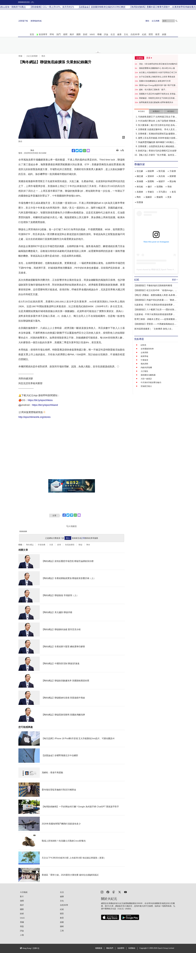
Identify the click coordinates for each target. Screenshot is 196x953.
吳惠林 (140, 192)
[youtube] (125, 892)
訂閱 (83, 538)
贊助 (147, 21)
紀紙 (144, 34)
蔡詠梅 (172, 181)
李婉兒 (151, 192)
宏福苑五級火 (146, 386)
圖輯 (62, 926)
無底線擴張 (69, 545)
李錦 (169, 186)
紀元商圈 (155, 21)
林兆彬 (140, 186)
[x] (120, 892)
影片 (22, 896)
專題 (22, 926)
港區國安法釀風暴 (148, 375)
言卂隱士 (163, 192)
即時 (52, 34)
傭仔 (150, 186)
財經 (85, 34)
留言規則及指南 (23, 531)
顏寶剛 (151, 181)
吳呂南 (162, 176)
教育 (157, 34)
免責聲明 (120, 948)
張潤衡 (159, 186)
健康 (119, 34)
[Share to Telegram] (80, 150)
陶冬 (43, 56)
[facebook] (108, 892)
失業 (51, 545)
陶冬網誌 (30, 545)
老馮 (174, 192)
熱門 (58, 34)
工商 (62, 931)
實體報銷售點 (36, 21)
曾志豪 (140, 171)
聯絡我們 (109, 948)
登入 (68, 538)
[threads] (114, 892)
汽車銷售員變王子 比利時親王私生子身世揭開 (157, 117)
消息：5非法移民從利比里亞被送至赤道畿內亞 (158, 64)
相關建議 (98, 948)
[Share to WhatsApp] (84, 150)
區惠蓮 (140, 202)
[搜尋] (176, 20)
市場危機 (41, 545)
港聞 (65, 34)
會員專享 (43, 34)
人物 (22, 935)
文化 (126, 34)
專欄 (99, 34)
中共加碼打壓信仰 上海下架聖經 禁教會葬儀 (157, 121)
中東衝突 (144, 360)
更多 (169, 197)
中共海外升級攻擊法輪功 (151, 382)
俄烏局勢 (144, 364)
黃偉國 (140, 181)
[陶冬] (71, 103)
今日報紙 (23, 892)
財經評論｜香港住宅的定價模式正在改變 (157, 151)
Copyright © (144, 948)
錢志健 (140, 176)
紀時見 (143, 345)
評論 (106, 34)
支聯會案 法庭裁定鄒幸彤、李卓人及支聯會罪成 (157, 129)
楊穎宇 (162, 181)
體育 (151, 34)
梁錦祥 (151, 176)
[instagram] (102, 892)
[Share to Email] (88, 150)
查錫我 (159, 197)
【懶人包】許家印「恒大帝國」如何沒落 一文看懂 (157, 155)
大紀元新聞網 (31, 56)
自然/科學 (135, 34)
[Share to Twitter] (77, 150)
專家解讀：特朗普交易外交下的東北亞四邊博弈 (157, 98)
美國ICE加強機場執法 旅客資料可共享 (155, 81)
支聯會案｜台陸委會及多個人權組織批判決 (157, 146)
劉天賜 (162, 171)
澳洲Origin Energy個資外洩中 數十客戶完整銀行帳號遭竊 (158, 85)
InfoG (92, 34)
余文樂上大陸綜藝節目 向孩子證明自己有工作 (158, 72)
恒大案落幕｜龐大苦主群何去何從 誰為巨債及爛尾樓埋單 (157, 125)
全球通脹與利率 (147, 349)
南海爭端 (144, 356)
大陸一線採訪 (146, 379)
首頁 (32, 34)
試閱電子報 (23, 21)
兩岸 (72, 34)
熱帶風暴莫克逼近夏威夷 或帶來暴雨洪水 (156, 102)
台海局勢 (144, 352)
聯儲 (80, 545)
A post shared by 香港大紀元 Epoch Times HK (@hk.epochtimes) (164, 269)
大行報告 (144, 371)
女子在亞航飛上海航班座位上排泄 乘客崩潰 (157, 77)
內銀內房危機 (146, 367)
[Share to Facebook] (73, 150)
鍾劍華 (151, 171)
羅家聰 (172, 176)
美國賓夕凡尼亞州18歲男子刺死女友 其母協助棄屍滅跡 (158, 94)
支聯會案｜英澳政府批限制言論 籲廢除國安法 (157, 134)
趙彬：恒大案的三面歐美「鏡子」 (153, 89)
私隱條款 (131, 948)
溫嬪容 (148, 197)
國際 (78, 34)
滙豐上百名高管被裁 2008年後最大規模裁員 (157, 138)
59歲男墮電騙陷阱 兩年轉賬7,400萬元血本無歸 (157, 142)
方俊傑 (172, 171)
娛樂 (164, 34)
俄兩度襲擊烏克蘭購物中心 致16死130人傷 (157, 68)
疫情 (59, 545)
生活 (113, 34)
